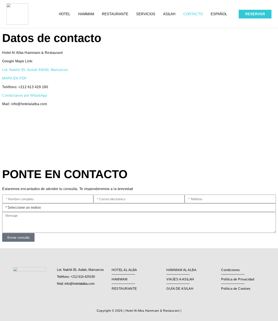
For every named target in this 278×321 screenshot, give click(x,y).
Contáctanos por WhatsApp (24, 95)
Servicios (145, 14)
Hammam (86, 14)
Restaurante (115, 14)
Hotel (65, 14)
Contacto (193, 14)
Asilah (169, 14)
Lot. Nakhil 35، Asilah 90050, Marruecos (35, 70)
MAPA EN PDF (14, 78)
